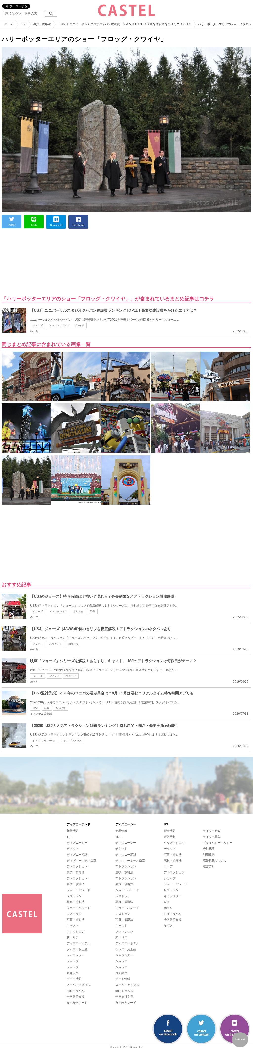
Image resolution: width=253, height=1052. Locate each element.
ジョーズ (38, 325)
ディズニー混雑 (77, 854)
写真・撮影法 (75, 902)
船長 (92, 611)
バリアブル (55, 643)
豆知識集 (73, 973)
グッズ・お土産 (77, 949)
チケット (73, 848)
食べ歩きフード (77, 1002)
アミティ (38, 643)
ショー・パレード (78, 890)
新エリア (73, 937)
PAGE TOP (240, 1039)
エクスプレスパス (72, 740)
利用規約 (209, 854)
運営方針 (209, 866)
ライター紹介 (212, 831)
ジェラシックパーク (44, 740)
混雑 (46, 708)
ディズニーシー (77, 842)
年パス (168, 925)
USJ (35, 708)
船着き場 (73, 643)
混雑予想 (61, 708)
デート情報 (74, 979)
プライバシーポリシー (217, 842)
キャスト (73, 925)
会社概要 (209, 848)
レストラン (74, 896)
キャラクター (75, 955)
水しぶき (78, 611)
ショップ (73, 961)
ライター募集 (212, 837)
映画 (167, 902)
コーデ (168, 866)
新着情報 (73, 831)
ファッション (75, 931)
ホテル (168, 908)
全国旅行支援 (75, 996)
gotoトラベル (75, 991)
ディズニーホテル (78, 943)
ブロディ (71, 676)
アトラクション (58, 611)
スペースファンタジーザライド (66, 325)
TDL (69, 837)
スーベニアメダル (78, 985)
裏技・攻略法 (75, 872)
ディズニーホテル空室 (81, 860)
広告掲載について (215, 860)
